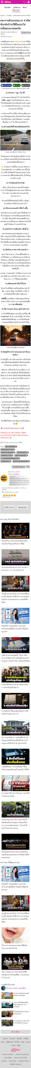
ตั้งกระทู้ (16, 11)
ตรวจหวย (12, 1038)
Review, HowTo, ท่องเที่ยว (16, 988)
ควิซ (22, 1042)
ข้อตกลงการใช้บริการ (8, 1054)
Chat (2, 1042)
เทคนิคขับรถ (5, 461)
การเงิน (13, 1045)
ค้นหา (25, 7)
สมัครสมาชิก (22, 507)
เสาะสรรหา (9, 36)
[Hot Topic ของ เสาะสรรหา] (4, 481)
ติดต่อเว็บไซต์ (12, 1061)
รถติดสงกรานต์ (6, 455)
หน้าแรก (2, 15)
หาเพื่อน (25, 1038)
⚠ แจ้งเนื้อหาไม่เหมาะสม (18, 466)
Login (9, 507)
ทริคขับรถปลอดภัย (7, 452)
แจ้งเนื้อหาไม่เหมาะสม (15, 1064)
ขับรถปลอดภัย (22, 452)
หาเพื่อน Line (9, 1042)
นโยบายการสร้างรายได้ (20, 1057)
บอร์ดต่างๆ (16, 7)
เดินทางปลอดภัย (20, 455)
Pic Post (17, 1042)
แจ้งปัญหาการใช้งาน (23, 1061)
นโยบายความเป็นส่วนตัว (22, 1054)
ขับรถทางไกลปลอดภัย (20, 461)
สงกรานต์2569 (10, 446)
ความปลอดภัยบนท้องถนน (9, 458)
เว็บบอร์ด (7, 7)
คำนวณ (27, 1042)
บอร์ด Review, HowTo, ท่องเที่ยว (21, 15)
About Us (4, 1061)
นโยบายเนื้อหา (8, 1057)
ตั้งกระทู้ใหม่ (15, 1032)
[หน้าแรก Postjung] (7, 2)
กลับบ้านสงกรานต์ (7, 449)
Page (18, 1045)
